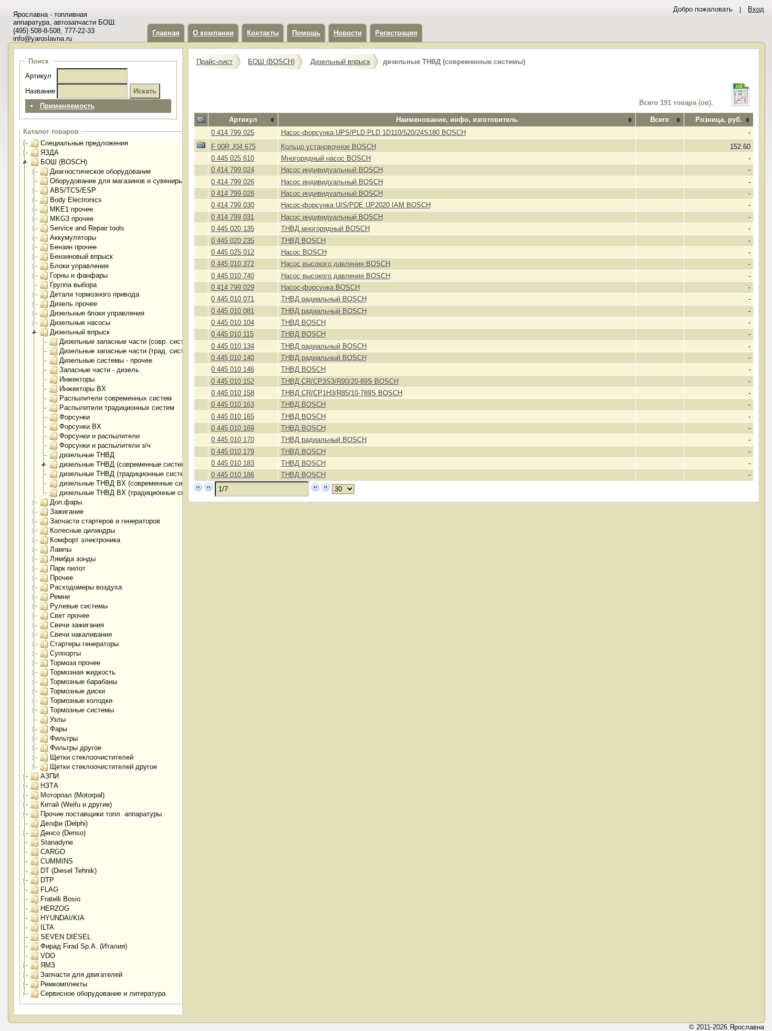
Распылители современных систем (115, 398)
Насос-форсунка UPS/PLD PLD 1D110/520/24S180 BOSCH (373, 132)
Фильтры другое (75, 748)
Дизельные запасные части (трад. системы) (129, 351)
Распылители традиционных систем (116, 408)
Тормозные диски (77, 691)
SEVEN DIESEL (65, 937)
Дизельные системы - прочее (105, 360)
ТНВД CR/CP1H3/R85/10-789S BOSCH (341, 393)
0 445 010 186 (232, 475)
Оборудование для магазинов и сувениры (116, 181)
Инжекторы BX (82, 389)
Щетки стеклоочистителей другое (103, 767)
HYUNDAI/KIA (62, 918)
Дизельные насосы (80, 323)
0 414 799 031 (232, 217)
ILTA (47, 927)
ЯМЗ (47, 965)
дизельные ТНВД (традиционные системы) (127, 474)
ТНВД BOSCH (303, 241)
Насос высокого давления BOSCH (335, 264)
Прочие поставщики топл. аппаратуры (101, 814)
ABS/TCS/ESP (73, 190)
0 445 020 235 (232, 241)
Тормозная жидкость (83, 672)
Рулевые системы (79, 606)
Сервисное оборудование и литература (102, 993)
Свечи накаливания (81, 634)
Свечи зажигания (77, 625)
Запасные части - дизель (99, 370)
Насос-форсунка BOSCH (320, 287)
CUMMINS (56, 861)
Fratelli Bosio (60, 899)
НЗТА (49, 786)
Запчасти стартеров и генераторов (105, 521)
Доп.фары (66, 502)
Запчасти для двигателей (81, 975)
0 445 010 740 (232, 276)
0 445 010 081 (232, 311)
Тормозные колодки (81, 700)
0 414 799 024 (232, 170)
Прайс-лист (214, 62)
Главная (166, 33)
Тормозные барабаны (83, 682)
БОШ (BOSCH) (63, 162)
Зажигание (67, 512)
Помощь (306, 33)
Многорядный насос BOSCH (326, 158)
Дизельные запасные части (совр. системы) (129, 341)
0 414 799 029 (232, 287)
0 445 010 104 (232, 323)
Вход (756, 9)
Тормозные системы (82, 710)
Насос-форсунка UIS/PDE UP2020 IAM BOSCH (356, 205)
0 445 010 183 (232, 463)
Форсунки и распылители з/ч (105, 445)
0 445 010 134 (232, 346)
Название (40, 91)
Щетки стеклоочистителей (91, 757)
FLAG (49, 889)
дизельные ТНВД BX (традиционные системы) (133, 493)
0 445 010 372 (232, 264)
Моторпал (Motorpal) (72, 795)
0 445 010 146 (232, 369)
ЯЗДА (49, 152)
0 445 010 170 (232, 440)
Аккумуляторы (73, 237)
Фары (58, 729)
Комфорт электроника (85, 540)
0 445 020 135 (232, 229)
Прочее (61, 578)
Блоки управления (79, 266)
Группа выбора (73, 285)
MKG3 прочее (71, 219)
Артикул (38, 76)
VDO (47, 956)
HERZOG (54, 908)
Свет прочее (69, 615)
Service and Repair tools (87, 228)
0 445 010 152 (232, 381)
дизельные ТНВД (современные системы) (126, 464)
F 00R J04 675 (233, 147)
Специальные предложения (84, 143)
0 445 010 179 (232, 452)
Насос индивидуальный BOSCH (332, 170)
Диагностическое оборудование (100, 171)
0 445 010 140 (232, 358)
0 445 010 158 (232, 393)
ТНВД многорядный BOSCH (325, 229)
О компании (213, 33)
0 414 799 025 (232, 132)
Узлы (58, 719)
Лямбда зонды (73, 559)
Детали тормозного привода (94, 294)
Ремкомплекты (63, 984)
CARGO (52, 852)
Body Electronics (76, 200)
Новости (347, 33)
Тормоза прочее (75, 663)
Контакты (263, 33)
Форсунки (74, 417)
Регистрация (396, 33)
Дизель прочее (73, 304)
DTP (47, 880)
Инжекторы (77, 379)
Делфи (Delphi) (64, 823)
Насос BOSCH (304, 252)
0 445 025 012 (232, 252)
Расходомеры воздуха (86, 587)
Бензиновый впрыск (81, 256)
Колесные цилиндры (82, 530)
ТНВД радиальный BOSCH (324, 299)
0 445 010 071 (232, 299)
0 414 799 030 (232, 205)
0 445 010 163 (232, 404)
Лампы (60, 549)
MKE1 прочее (71, 209)
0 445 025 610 (232, 158)
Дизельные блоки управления (97, 313)
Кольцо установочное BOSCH (328, 147)
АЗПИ (49, 776)
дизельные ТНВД (86, 455)
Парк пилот (68, 568)
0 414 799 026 (232, 182)
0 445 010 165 (232, 416)
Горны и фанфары (79, 275)
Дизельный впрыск (80, 332)
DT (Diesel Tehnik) (68, 871)
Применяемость (67, 106)
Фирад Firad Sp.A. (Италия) (83, 946)
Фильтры (64, 738)
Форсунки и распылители (99, 436)
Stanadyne (56, 842)
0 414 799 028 (232, 193)
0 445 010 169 (232, 428)
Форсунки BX (80, 426)
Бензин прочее (73, 247)
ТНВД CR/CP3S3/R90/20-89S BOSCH (340, 381)
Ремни (60, 597)
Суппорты (65, 653)
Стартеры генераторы (84, 644)
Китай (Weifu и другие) (76, 804)
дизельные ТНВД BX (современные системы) (131, 483)
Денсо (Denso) (63, 833)
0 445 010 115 (232, 334)
